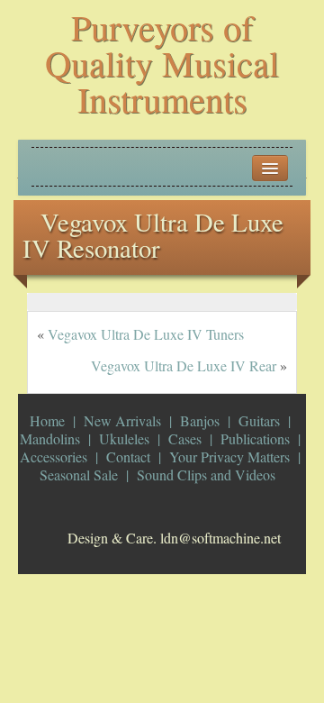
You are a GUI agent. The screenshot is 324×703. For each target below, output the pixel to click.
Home (47, 420)
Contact (128, 456)
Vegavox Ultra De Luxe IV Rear (183, 365)
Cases (185, 438)
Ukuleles (124, 438)
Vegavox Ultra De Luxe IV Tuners (146, 333)
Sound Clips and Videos (206, 474)
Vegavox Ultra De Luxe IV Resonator (153, 235)
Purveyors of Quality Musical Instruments (162, 63)
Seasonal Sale (79, 474)
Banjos (200, 420)
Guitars (259, 420)
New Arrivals (122, 420)
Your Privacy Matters (229, 456)
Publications (255, 438)
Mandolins (50, 438)
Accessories (53, 456)
